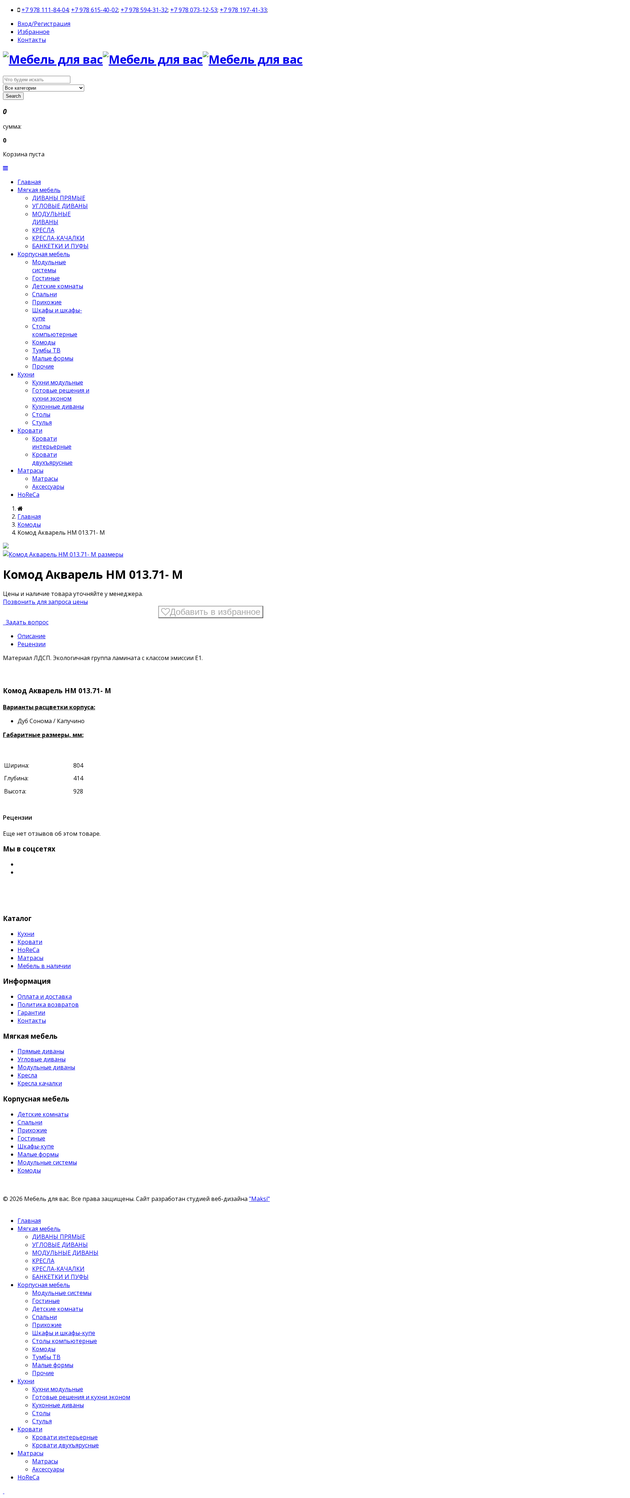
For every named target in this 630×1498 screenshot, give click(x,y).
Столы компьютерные (54, 330)
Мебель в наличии (44, 966)
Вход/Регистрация (44, 24)
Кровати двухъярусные (52, 458)
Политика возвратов (48, 1004)
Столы (41, 414)
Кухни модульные (57, 382)
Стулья (42, 422)
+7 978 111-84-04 (45, 10)
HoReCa (28, 495)
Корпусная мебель (44, 254)
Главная (29, 182)
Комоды (43, 342)
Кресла (27, 1075)
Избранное (34, 32)
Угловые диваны (42, 1059)
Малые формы (52, 358)
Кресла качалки (40, 1083)
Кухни (26, 374)
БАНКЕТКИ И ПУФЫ (60, 246)
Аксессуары (48, 487)
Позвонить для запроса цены (45, 602)
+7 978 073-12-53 (193, 10)
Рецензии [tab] (32, 644)
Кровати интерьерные (51, 442)
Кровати (30, 430)
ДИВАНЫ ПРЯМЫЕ (58, 198)
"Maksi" (259, 1199)
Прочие (43, 366)
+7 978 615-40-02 (94, 10)
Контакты (32, 40)
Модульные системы (49, 266)
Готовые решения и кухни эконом (60, 394)
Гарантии (31, 1013)
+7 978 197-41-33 (243, 10)
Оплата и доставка (45, 996)
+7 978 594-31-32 (144, 10)
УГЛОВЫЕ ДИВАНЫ (60, 206)
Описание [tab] (32, 636)
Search (13, 96)
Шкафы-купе (36, 1146)
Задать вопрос (26, 622)
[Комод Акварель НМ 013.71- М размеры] (63, 554)
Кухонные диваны (58, 406)
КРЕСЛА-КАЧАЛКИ (58, 238)
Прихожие (47, 302)
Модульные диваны (46, 1067)
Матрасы (30, 471)
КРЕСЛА (43, 230)
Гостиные (46, 278)
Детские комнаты (57, 286)
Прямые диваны (41, 1051)
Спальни (44, 294)
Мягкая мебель (39, 190)
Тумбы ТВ (46, 350)
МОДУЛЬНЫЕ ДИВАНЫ (51, 218)
